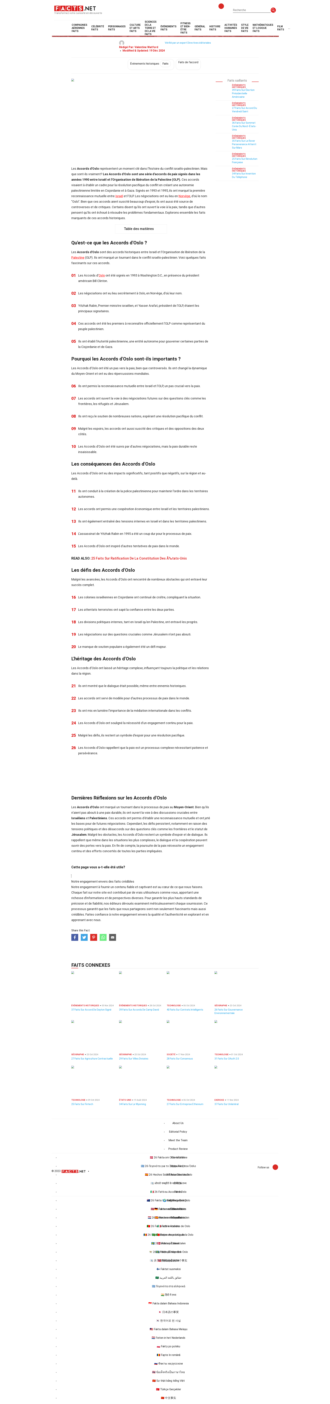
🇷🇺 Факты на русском (168, 1363)
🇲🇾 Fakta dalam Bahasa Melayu (168, 1329)
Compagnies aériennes (79, 28)
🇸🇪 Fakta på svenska (168, 1252)
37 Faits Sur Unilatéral (226, 1104)
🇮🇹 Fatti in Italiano (168, 1226)
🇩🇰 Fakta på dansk (168, 1243)
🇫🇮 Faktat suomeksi (168, 1269)
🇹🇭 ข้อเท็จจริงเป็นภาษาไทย (168, 1372)
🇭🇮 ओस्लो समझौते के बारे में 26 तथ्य (168, 1183)
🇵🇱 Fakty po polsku (168, 1346)
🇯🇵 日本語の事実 (168, 1312)
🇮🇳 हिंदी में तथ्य (168, 1294)
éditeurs (115, 903)
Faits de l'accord (188, 62)
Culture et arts (135, 28)
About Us (178, 1123)
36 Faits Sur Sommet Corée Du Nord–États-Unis (244, 126)
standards (190, 898)
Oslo (102, 275)
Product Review (178, 1149)
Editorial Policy (178, 1131)
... (289, 28)
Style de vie (245, 28)
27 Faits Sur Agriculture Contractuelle (92, 1058)
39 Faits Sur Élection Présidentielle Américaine (243, 93)
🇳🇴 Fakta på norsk (168, 1260)
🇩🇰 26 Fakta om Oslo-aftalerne (168, 1157)
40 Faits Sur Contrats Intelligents (185, 1009)
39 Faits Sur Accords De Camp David (139, 1009)
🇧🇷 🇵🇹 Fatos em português (168, 1234)
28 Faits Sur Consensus (180, 1058)
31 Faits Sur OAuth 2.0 (226, 1058)
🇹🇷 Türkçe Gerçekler (168, 1389)
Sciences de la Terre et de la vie (150, 28)
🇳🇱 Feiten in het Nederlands (168, 1337)
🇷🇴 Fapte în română (168, 1355)
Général (200, 28)
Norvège (184, 196)
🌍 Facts (168, 1200)
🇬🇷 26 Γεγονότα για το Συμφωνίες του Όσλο (168, 1166)
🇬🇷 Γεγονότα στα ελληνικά (168, 1286)
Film (280, 28)
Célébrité (97, 28)
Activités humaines (230, 28)
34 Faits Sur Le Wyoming (132, 1104)
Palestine (77, 257)
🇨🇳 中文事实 (168, 1398)
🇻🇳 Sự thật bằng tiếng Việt (168, 1380)
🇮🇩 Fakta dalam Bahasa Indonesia (168, 1303)
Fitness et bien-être (185, 28)
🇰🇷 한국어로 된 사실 (168, 1320)
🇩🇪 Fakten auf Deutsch (168, 1209)
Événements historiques (149, 63)
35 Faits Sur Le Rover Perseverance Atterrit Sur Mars (244, 144)
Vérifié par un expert (176, 42)
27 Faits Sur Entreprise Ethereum (185, 1104)
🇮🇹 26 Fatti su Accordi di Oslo (168, 1191)
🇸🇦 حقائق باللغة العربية (168, 1277)
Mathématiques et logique (263, 28)
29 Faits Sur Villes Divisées (133, 1058)
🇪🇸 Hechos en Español (168, 1217)
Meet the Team (178, 1140)
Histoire (214, 28)
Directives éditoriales (199, 42)
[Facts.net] (75, 8)
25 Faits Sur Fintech (82, 1104)
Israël (119, 196)
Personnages (116, 28)
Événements (168, 28)
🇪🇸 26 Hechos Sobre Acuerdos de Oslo (168, 1174)
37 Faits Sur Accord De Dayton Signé (91, 1009)
